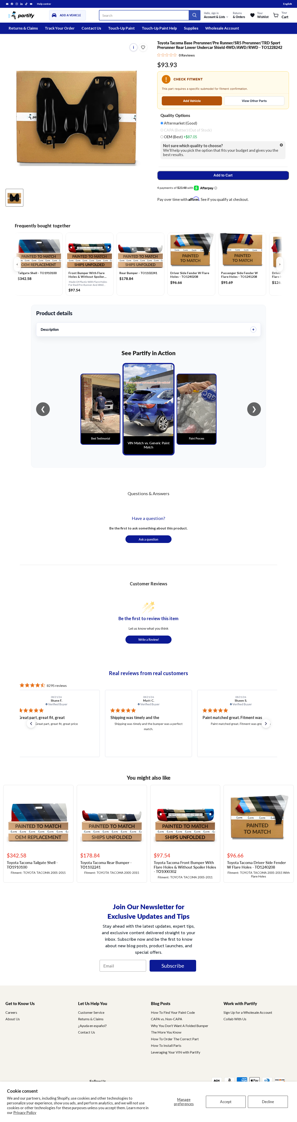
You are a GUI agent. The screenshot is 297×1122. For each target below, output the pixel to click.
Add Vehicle (192, 101)
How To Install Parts (166, 1045)
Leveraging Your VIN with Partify (175, 1052)
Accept (226, 1101)
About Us (12, 1019)
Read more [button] (256, 739)
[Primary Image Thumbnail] (14, 197)
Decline (268, 1101)
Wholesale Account (222, 28)
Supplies (191, 28)
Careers (11, 1012)
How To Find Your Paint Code (173, 1012)
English (287, 3)
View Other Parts (254, 101)
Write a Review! (148, 639)
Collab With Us (235, 1019)
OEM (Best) (180, 137)
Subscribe (173, 965)
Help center (44, 4)
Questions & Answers (148, 493)
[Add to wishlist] (143, 47)
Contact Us (91, 28)
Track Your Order (60, 28)
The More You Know (166, 1032)
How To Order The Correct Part (175, 1039)
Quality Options (175, 115)
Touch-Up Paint (121, 28)
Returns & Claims (23, 28)
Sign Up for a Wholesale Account (248, 1012)
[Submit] (194, 15)
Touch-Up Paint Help (159, 28)
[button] (31, 723)
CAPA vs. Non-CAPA (166, 1019)
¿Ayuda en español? (92, 1026)
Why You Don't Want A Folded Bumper (179, 1026)
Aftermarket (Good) (180, 123)
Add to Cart (223, 175)
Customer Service (91, 1012)
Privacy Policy (24, 1112)
